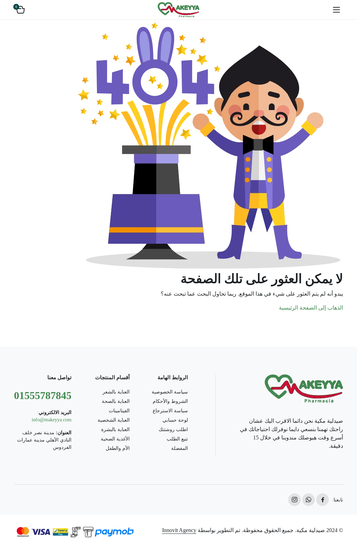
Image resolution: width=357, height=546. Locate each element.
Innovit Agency (179, 530)
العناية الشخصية (114, 420)
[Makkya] (178, 9)
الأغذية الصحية (115, 439)
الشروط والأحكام (170, 401)
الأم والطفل (118, 448)
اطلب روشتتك (173, 429)
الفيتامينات (119, 410)
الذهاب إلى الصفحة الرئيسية (311, 308)
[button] (20, 9)
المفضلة (179, 448)
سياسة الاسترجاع (170, 410)
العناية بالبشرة (115, 429)
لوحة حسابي (175, 420)
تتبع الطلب (177, 439)
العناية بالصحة (116, 401)
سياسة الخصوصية (170, 392)
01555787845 (42, 395)
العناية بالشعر (116, 392)
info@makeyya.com (51, 419)
